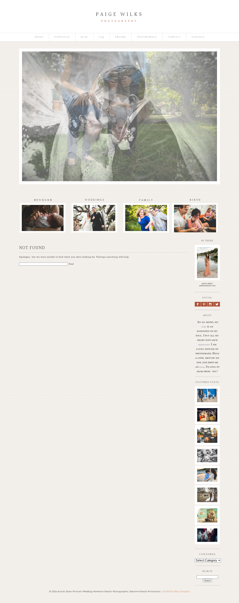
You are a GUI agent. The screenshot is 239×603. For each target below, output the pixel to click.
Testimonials (147, 37)
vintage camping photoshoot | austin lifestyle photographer (209, 520)
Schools (198, 37)
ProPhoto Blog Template (176, 591)
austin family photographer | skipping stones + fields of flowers (209, 483)
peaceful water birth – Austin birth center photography (208, 541)
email (201, 367)
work (203, 327)
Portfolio (62, 37)
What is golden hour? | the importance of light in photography (208, 440)
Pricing (120, 37)
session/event (204, 344)
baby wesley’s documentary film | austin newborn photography (208, 461)
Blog (84, 37)
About (39, 37)
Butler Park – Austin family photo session (207, 399)
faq (101, 37)
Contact (174, 37)
